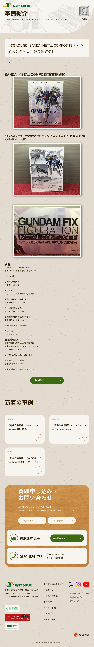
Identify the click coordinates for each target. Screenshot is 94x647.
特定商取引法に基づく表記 (79, 593)
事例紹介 (47, 601)
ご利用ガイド (27, 520)
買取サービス (49, 589)
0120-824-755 (31, 556)
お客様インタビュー (52, 595)
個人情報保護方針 (76, 597)
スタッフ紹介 (49, 619)
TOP (6, 19)
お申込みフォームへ (62, 538)
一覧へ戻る (38, 380)
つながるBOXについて (53, 583)
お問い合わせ (57, 520)
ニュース (47, 613)
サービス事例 (49, 607)
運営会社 (73, 601)
